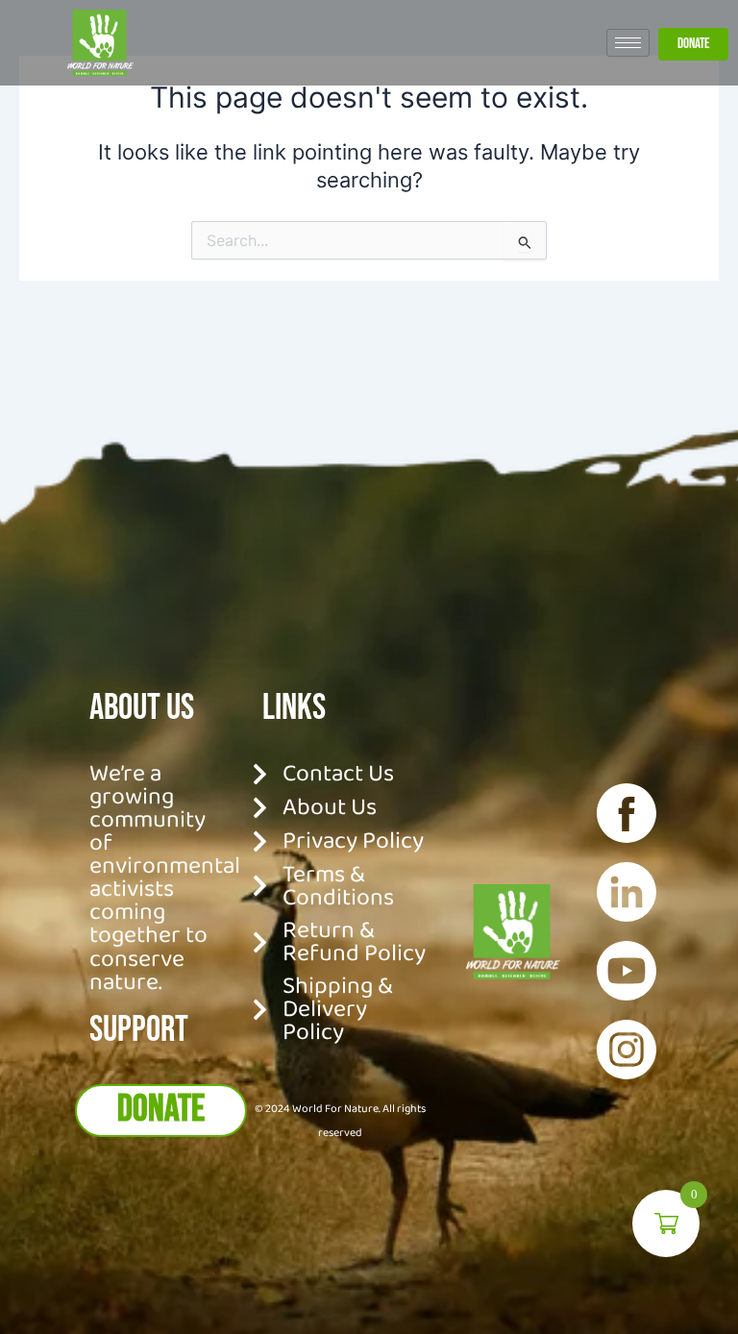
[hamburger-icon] (628, 43)
